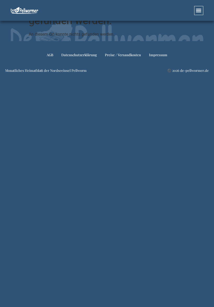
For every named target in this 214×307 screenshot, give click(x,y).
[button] (198, 10)
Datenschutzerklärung (79, 55)
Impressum (158, 55)
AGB (50, 55)
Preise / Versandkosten (123, 55)
